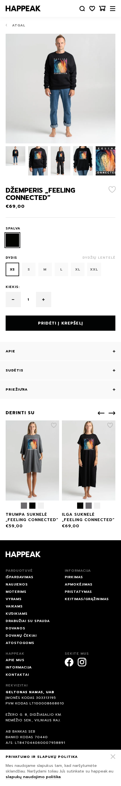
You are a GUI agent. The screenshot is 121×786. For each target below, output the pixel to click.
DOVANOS (15, 628)
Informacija (19, 667)
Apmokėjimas (79, 584)
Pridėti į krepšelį (60, 323)
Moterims (16, 591)
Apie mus (15, 660)
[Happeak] (23, 8)
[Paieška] (82, 8)
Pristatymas (78, 591)
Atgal (18, 25)
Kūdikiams (17, 613)
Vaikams (14, 606)
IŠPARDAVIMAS (19, 577)
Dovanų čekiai (21, 635)
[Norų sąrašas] (92, 8)
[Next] (112, 413)
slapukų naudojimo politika (33, 777)
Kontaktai (17, 674)
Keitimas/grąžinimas (87, 599)
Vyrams (14, 599)
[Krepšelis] (102, 8)
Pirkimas (74, 577)
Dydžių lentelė (98, 257)
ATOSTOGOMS (20, 642)
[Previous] (101, 413)
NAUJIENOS (17, 584)
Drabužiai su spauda (28, 620)
